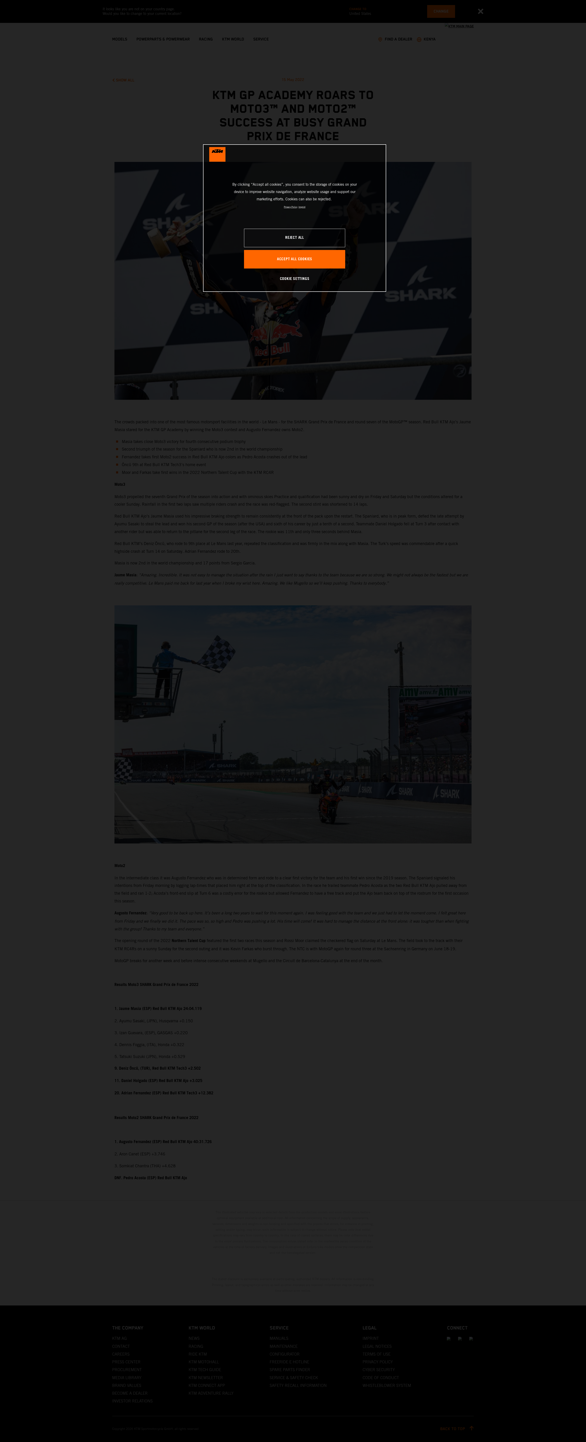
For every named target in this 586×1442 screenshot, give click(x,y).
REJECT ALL (294, 237)
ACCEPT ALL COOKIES (294, 259)
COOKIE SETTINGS (294, 278)
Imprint (301, 207)
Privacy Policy (290, 207)
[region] (294, 218)
